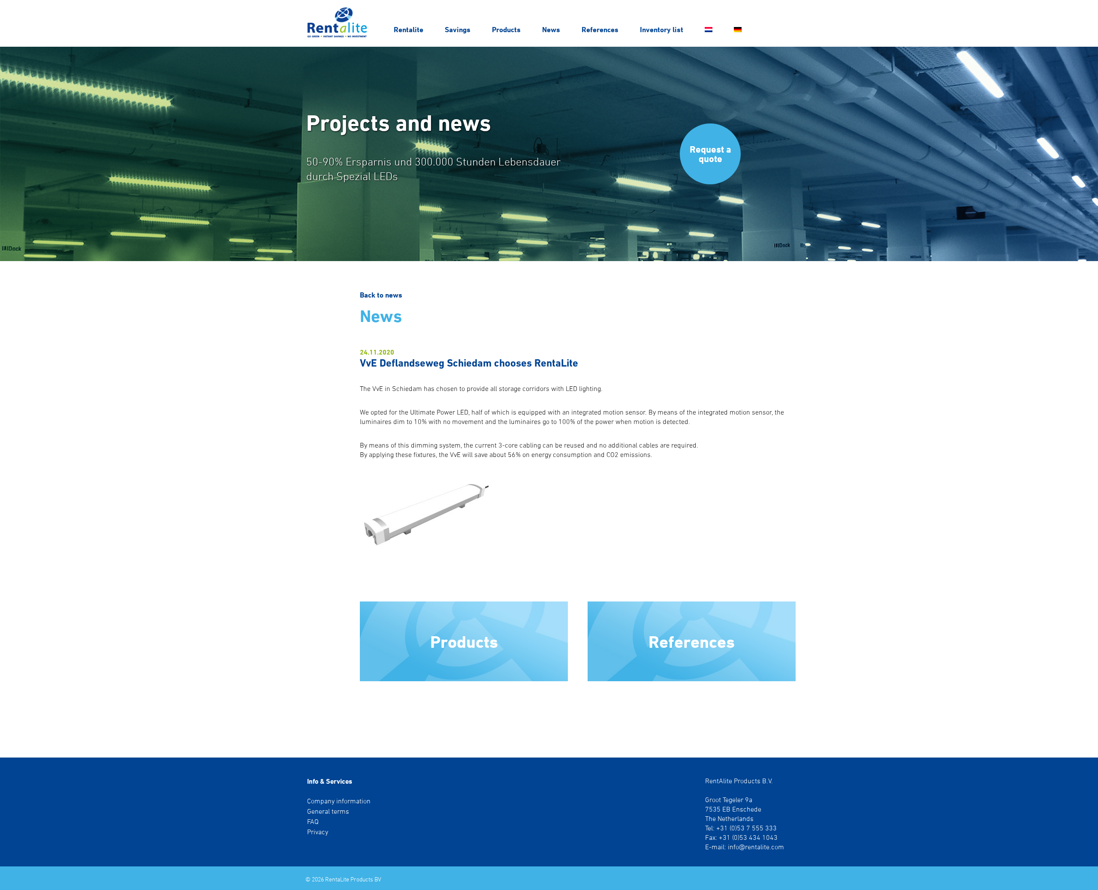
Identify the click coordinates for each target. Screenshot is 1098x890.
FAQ (313, 821)
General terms (328, 811)
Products (506, 29)
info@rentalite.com (756, 847)
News (551, 29)
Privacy (317, 832)
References (600, 29)
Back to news (381, 294)
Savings (458, 29)
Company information (339, 801)
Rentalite (408, 29)
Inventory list (661, 29)
